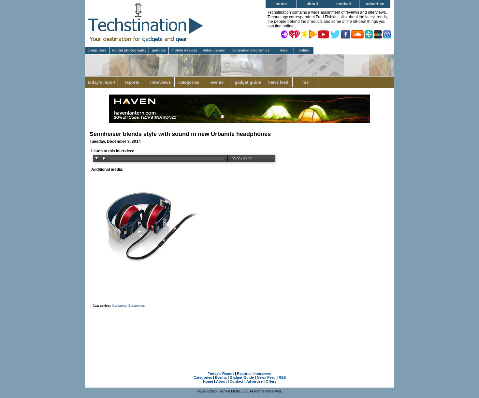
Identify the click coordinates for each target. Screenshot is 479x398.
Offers (271, 381)
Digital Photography (129, 50)
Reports (132, 82)
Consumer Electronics (250, 50)
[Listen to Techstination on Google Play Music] (313, 34)
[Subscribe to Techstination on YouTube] (323, 34)
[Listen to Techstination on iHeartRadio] (294, 34)
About (312, 3)
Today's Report (101, 82)
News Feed (278, 82)
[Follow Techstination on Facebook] (345, 34)
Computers (97, 50)
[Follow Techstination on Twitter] (335, 34)
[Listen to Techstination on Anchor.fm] (284, 34)
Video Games (214, 50)
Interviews (160, 82)
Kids (283, 50)
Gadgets (159, 50)
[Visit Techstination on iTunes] (387, 34)
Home (281, 3)
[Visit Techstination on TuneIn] (369, 34)
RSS (305, 82)
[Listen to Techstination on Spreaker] (304, 34)
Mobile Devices (184, 50)
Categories (188, 82)
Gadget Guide (248, 82)
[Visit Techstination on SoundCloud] (357, 34)
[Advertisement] (239, 331)
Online (303, 50)
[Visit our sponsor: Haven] (239, 122)
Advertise (375, 3)
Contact (343, 3)
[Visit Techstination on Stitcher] (378, 34)
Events (217, 82)
